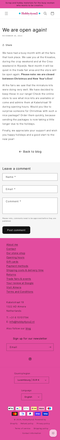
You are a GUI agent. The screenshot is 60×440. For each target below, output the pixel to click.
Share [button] (9, 45)
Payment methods (17, 265)
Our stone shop (15, 253)
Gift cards (12, 261)
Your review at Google (20, 283)
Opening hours (15, 257)
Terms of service (22, 428)
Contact (11, 248)
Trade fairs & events (18, 278)
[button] (6, 13)
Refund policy (27, 423)
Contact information (31, 433)
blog (28, 328)
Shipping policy (41, 428)
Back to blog (32, 151)
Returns (11, 274)
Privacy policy (43, 423)
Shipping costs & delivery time (25, 270)
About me (12, 244)
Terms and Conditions (19, 291)
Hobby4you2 (28, 419)
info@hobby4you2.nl (22, 321)
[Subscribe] (49, 347)
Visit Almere (13, 287)
